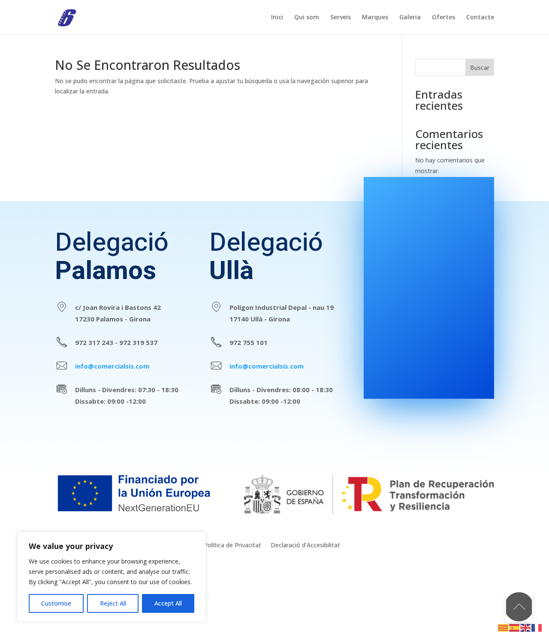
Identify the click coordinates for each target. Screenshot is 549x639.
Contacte (480, 17)
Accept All (168, 603)
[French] (537, 627)
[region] (111, 577)
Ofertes (443, 17)
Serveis (340, 17)
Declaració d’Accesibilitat (305, 545)
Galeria (410, 17)
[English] (525, 627)
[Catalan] (503, 627)
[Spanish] (514, 627)
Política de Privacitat (232, 545)
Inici (277, 17)
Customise (56, 603)
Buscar (479, 67)
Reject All (113, 603)
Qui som (306, 17)
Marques (375, 17)
